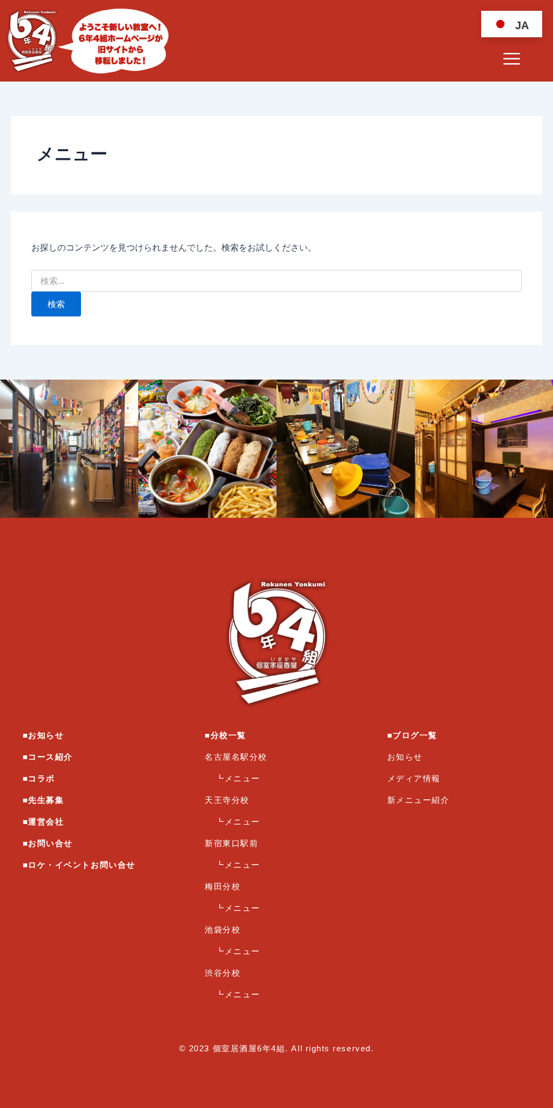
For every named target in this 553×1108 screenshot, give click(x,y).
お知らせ (405, 756)
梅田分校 (222, 886)
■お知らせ (43, 735)
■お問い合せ (48, 843)
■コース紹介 (48, 756)
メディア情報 (414, 778)
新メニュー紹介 (418, 800)
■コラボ (39, 778)
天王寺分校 (227, 800)
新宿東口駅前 (231, 843)
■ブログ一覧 (412, 735)
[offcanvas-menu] (512, 59)
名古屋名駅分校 (236, 756)
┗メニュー (237, 778)
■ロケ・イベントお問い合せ (79, 864)
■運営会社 (43, 821)
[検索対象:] (276, 281)
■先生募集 (43, 800)
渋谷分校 (222, 972)
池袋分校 (222, 929)
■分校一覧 (225, 735)
